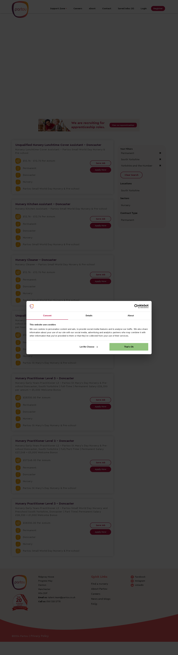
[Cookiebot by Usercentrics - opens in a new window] (136, 306)
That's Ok (129, 347)
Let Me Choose (87, 347)
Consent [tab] (47, 315)
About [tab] (131, 315)
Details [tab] (89, 315)
